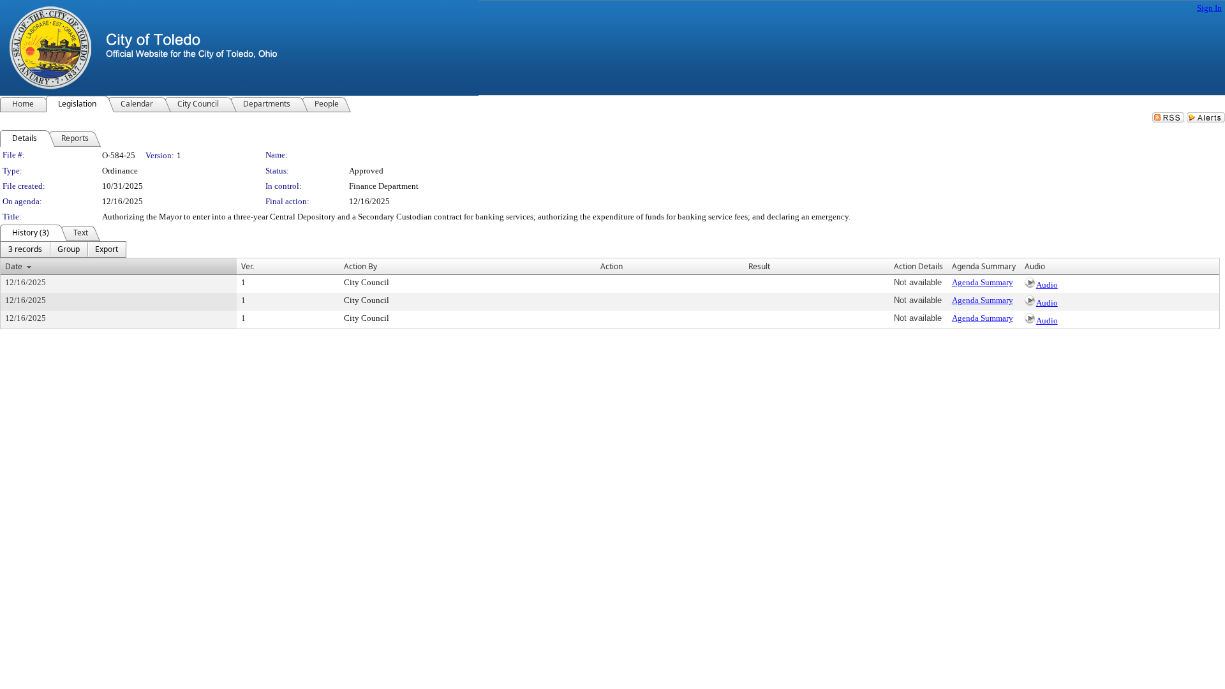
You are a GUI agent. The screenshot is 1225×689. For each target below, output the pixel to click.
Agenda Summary (982, 282)
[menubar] (63, 249)
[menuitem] (25, 249)
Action (611, 266)
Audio (1047, 285)
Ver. (247, 266)
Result (759, 266)
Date (13, 266)
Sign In (1209, 8)
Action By (360, 266)
